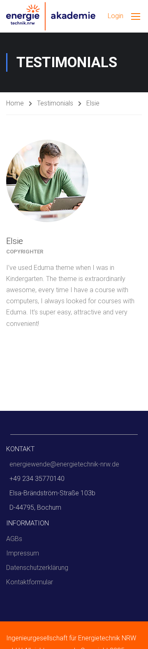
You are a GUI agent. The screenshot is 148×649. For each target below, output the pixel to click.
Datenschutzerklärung (37, 568)
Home (15, 103)
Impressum (22, 553)
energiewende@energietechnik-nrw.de (64, 464)
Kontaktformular (29, 582)
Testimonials (55, 103)
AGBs (14, 539)
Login (115, 16)
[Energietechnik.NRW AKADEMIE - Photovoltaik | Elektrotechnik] (50, 16)
